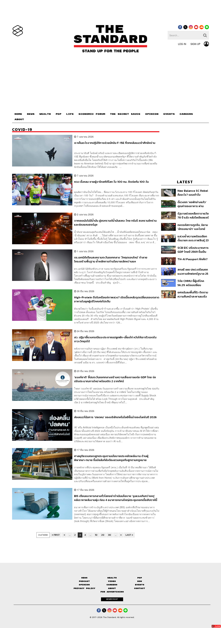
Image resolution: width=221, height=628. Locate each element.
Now (139, 581)
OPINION (151, 114)
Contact (139, 588)
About (112, 588)
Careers (112, 585)
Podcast (84, 581)
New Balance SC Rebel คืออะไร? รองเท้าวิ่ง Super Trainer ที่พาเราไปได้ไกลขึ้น (193, 193)
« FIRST (56, 535)
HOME (18, 114)
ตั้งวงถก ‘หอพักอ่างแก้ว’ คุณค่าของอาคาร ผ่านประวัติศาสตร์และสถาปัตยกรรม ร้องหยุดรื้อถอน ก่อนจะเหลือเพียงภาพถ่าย (192, 204)
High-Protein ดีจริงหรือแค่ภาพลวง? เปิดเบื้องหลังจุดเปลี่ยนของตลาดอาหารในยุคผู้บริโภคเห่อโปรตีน (116, 299)
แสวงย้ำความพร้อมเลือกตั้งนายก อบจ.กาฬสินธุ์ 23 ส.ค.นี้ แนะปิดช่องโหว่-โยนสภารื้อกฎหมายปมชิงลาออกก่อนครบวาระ (193, 238)
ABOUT (19, 119)
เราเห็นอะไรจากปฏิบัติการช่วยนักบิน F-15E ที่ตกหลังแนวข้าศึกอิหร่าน (114, 143)
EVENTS (169, 114)
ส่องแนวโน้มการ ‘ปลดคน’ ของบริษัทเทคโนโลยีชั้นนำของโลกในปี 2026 (115, 417)
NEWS (31, 114)
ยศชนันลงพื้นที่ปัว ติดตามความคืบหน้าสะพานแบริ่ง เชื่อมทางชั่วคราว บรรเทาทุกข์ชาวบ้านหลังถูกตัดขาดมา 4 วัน (192, 294)
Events (139, 585)
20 (102, 535)
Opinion (84, 585)
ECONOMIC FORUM (92, 114)
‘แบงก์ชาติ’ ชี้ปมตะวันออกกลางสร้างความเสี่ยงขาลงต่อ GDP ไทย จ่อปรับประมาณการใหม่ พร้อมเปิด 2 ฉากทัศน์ (115, 379)
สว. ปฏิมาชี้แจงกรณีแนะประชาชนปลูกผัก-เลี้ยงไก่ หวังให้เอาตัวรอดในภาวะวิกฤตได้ (115, 339)
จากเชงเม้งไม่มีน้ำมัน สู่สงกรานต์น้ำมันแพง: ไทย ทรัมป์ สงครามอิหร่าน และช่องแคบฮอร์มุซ (115, 222)
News (84, 578)
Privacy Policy (84, 588)
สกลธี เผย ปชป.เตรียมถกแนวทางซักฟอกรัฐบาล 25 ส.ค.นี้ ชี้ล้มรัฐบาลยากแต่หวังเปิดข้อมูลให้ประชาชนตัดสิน (192, 271)
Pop (139, 578)
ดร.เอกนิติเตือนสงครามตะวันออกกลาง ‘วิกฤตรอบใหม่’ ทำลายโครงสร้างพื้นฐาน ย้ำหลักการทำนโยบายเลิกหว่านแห (110, 259)
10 (96, 535)
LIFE (70, 114)
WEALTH (45, 114)
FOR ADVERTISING (112, 592)
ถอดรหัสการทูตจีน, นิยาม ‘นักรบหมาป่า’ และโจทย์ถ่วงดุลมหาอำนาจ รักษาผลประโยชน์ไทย (192, 227)
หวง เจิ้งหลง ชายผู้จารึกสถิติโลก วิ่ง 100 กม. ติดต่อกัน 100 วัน (111, 182)
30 (109, 535)
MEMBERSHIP (112, 599)
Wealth (112, 578)
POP (58, 114)
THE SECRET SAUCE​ (125, 114)
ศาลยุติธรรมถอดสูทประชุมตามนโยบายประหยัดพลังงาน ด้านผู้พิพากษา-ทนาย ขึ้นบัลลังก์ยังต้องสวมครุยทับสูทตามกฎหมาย (111, 458)
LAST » (129, 535)
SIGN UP (195, 44)
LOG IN (182, 44)
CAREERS (186, 114)
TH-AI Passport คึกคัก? (192, 259)
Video (112, 581)
